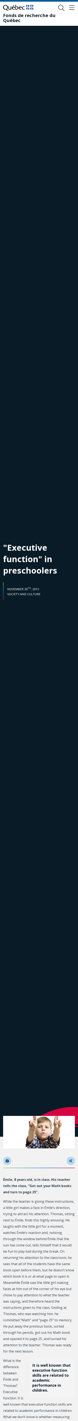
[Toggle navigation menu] (72, 8)
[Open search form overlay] (61, 8)
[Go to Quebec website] (18, 8)
